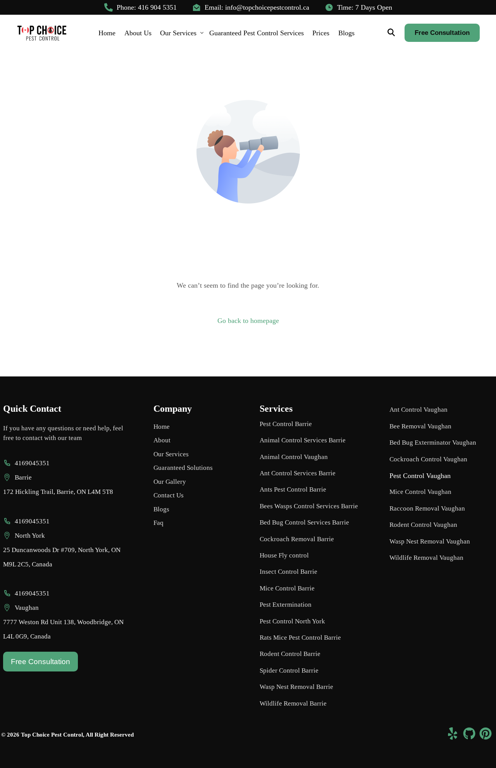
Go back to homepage (248, 320)
